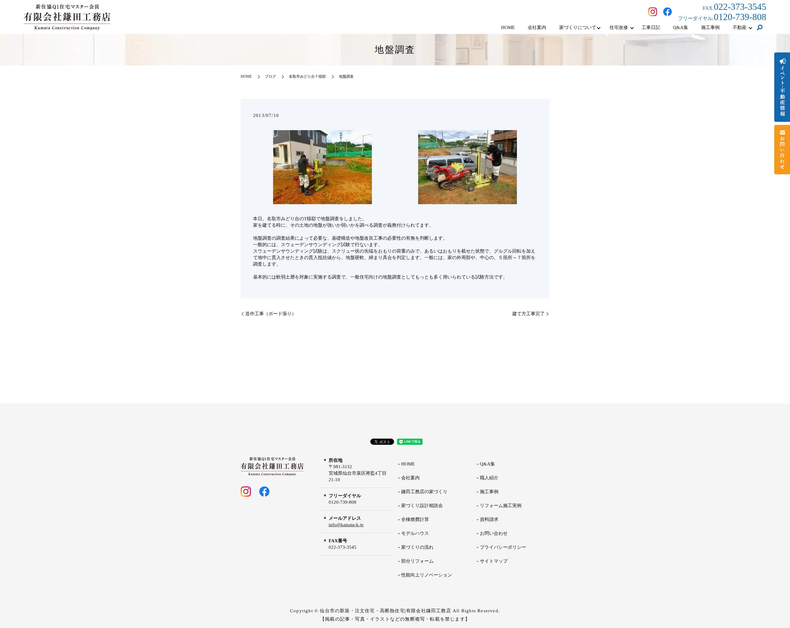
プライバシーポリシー (503, 547)
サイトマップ (494, 561)
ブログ (270, 76)
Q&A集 (680, 27)
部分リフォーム (417, 561)
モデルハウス (415, 533)
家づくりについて (577, 27)
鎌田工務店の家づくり (424, 491)
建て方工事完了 (528, 313)
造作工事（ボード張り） (270, 313)
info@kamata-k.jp (346, 524)
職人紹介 (489, 477)
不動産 (739, 27)
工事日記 (651, 27)
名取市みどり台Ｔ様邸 (307, 76)
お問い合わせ (494, 533)
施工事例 (710, 27)
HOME (508, 27)
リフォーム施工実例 (501, 505)
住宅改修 (618, 27)
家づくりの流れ (417, 547)
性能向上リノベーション (426, 574)
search (759, 27)
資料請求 (489, 519)
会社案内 (537, 27)
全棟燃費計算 (415, 519)
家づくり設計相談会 (422, 505)
